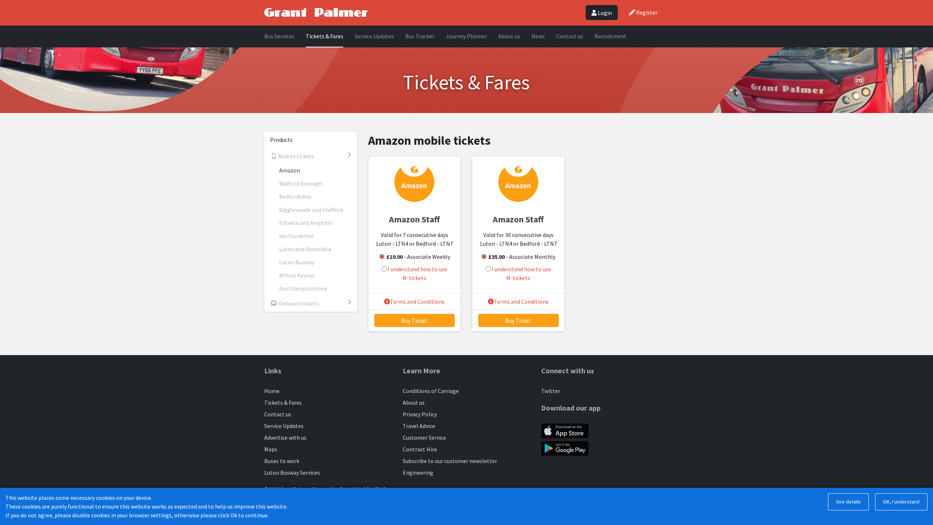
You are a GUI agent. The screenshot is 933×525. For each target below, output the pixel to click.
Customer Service (424, 437)
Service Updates (374, 36)
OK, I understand (901, 501)
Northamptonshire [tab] (303, 288)
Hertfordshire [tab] (296, 236)
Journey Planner (466, 36)
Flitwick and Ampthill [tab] (306, 222)
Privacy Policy (420, 414)
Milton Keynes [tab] (297, 275)
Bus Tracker (419, 36)
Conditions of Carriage (431, 390)
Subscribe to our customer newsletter (450, 460)
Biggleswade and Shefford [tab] (311, 209)
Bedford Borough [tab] (300, 183)
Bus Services (279, 36)
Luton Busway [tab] (296, 262)
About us (509, 36)
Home (272, 390)
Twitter (550, 390)
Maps (270, 449)
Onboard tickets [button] (298, 303)
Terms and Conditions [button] (417, 301)
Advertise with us (285, 437)
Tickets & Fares (324, 36)
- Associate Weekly (418, 256)
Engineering (418, 472)
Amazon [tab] (289, 170)
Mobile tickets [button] (295, 156)
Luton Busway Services (292, 472)
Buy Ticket (414, 320)
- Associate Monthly (521, 256)
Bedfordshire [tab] (295, 196)
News (538, 36)
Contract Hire (420, 449)
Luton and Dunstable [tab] (305, 249)
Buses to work (281, 460)
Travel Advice (419, 425)
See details (848, 501)
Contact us (569, 36)
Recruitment (610, 36)
